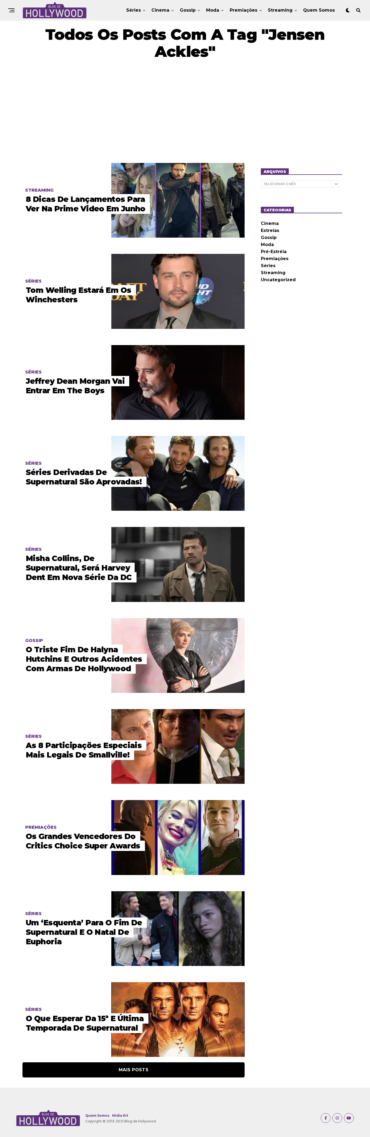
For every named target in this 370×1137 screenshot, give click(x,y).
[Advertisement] (185, 111)
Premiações (243, 10)
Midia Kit (120, 1115)
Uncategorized (278, 279)
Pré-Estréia (274, 251)
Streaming (280, 10)
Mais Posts (133, 1069)
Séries (133, 10)
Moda (212, 10)
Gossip (188, 10)
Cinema (160, 10)
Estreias (270, 230)
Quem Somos (319, 10)
